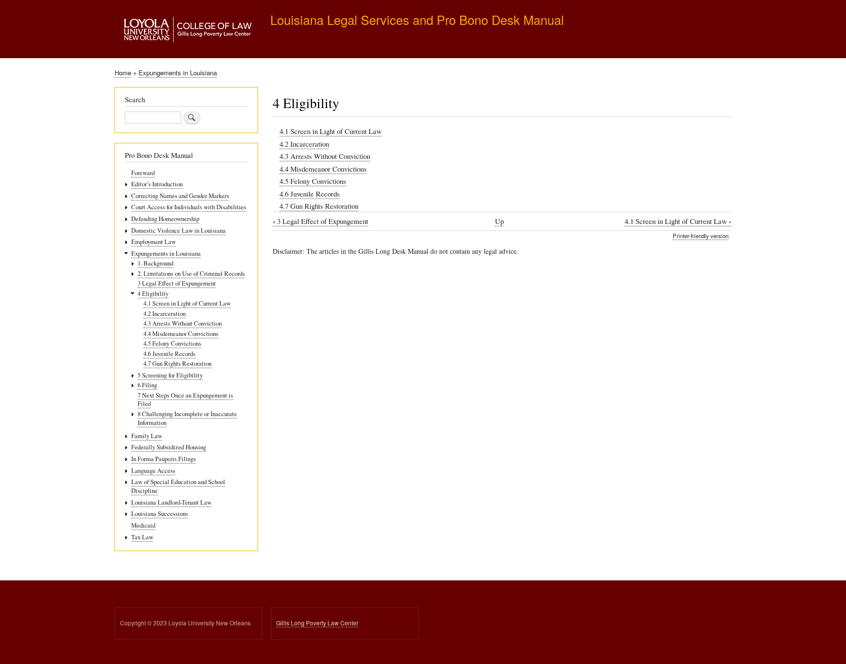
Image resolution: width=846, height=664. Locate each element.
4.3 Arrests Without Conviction (325, 156)
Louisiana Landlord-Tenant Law (171, 502)
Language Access (153, 470)
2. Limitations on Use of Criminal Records (191, 273)
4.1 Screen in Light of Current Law (331, 131)
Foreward (143, 173)
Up (499, 221)
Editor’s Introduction (157, 184)
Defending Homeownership (165, 219)
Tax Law (142, 537)
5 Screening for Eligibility (170, 375)
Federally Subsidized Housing (168, 447)
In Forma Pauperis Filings (163, 459)
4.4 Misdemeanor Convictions (323, 169)
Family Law (146, 436)
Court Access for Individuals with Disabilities (188, 207)
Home (123, 72)
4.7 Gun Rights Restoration (319, 206)
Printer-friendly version (700, 236)
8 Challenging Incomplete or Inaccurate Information (187, 418)
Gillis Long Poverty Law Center (317, 623)
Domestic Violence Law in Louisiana (178, 230)
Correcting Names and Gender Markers (180, 196)
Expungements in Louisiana (178, 72)
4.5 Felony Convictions (313, 181)
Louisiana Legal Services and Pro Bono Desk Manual (417, 19)
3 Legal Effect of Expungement (320, 221)
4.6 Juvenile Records (310, 194)
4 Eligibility (153, 293)
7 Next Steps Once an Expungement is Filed (185, 399)
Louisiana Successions (159, 513)
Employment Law (153, 242)
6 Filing (147, 385)
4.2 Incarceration (304, 144)
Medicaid (143, 525)
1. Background (155, 263)
